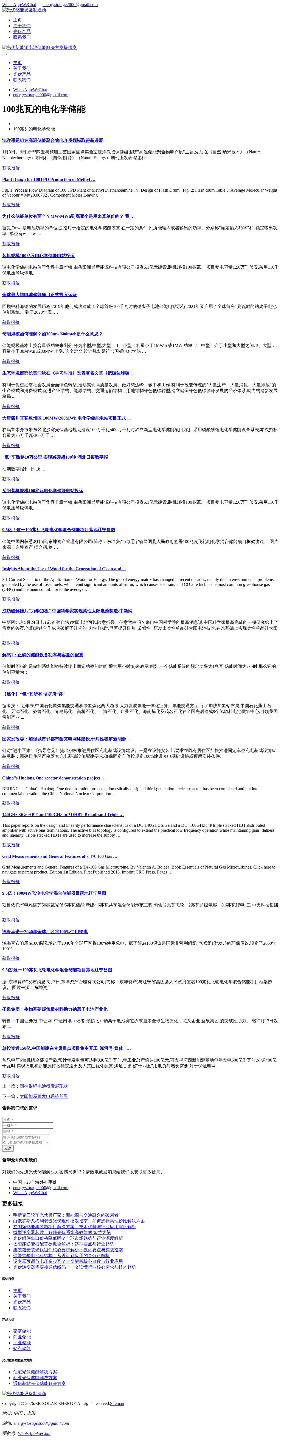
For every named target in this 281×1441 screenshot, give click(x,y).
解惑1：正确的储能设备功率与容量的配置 (42, 654)
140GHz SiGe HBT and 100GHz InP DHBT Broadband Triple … (63, 814)
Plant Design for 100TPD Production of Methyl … (48, 179)
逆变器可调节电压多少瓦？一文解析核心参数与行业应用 (68, 1261)
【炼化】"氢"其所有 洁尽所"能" (34, 694)
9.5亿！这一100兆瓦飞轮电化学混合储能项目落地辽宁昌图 (58, 529)
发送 (8, 1148)
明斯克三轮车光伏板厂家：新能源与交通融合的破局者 (66, 1215)
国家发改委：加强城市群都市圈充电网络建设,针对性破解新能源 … (67, 739)
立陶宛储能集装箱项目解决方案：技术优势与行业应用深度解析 (74, 1226)
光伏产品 (22, 31)
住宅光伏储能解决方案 (35, 1372)
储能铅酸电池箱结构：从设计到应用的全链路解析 (61, 1255)
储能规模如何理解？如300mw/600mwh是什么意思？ (52, 334)
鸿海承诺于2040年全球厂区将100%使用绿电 (45, 931)
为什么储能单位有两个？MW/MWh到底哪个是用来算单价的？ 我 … (68, 216)
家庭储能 (22, 1331)
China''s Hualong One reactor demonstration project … (54, 778)
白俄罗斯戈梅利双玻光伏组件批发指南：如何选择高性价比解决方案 (79, 1221)
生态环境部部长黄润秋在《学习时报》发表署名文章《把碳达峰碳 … (68, 373)
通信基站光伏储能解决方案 (39, 1383)
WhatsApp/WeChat (19, 4)
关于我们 (22, 25)
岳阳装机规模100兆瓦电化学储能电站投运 (42, 490)
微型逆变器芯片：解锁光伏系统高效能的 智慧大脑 (62, 1232)
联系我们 (22, 37)
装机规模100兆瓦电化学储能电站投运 (38, 255)
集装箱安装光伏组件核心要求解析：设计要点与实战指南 (68, 1249)
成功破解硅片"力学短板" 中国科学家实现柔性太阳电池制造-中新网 (67, 610)
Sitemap (117, 1403)
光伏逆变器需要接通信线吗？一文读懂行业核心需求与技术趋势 (74, 1267)
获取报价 (11, 168)
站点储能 (22, 1348)
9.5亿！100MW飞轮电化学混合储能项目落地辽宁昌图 (54, 893)
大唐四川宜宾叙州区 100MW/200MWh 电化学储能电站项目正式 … (66, 418)
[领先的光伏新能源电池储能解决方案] (39, 47)
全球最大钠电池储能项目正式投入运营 (39, 294)
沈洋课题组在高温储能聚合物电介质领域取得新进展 (52, 140)
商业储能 (22, 1337)
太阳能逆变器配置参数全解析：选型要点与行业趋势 (63, 1244)
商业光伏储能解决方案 (35, 1377)
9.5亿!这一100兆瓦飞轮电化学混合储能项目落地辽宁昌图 (57, 970)
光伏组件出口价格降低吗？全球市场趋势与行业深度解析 (68, 1238)
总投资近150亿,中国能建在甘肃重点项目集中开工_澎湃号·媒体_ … (66, 1048)
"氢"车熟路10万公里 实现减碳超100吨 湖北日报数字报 (55, 457)
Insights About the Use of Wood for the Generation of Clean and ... (64, 568)
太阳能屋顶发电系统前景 (44, 1096)
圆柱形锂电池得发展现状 (44, 1086)
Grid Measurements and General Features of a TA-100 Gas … (59, 856)
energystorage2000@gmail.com (70, 4)
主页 (17, 20)
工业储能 (22, 1342)
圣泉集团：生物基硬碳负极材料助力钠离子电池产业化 (55, 1009)
